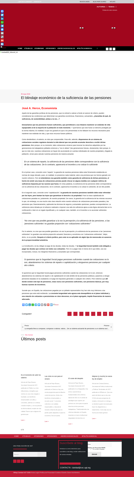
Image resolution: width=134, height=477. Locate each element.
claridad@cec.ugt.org (81, 468)
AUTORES (101, 7)
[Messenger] (3, 29)
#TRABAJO (28, 48)
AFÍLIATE (112, 1)
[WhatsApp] (3, 22)
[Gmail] (3, 40)
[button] (97, 48)
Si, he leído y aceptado (98, 449)
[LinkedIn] (3, 18)
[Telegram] (3, 26)
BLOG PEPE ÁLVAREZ (99, 1)
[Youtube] (114, 49)
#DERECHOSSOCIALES (66, 48)
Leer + (23, 420)
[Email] (3, 33)
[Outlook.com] (3, 44)
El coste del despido (75, 378)
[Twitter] (110, 49)
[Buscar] (41, 454)
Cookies (58, 472)
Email (89, 444)
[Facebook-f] (107, 49)
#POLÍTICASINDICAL (84, 48)
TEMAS (111, 7)
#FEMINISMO (39, 48)
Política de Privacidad (47, 472)
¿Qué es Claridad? (25, 1)
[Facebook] (14, 461)
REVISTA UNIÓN (84, 1)
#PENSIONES (51, 48)
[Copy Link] (3, 37)
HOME (20, 48)
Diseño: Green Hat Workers (71, 472)
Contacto (37, 1)
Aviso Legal (35, 472)
